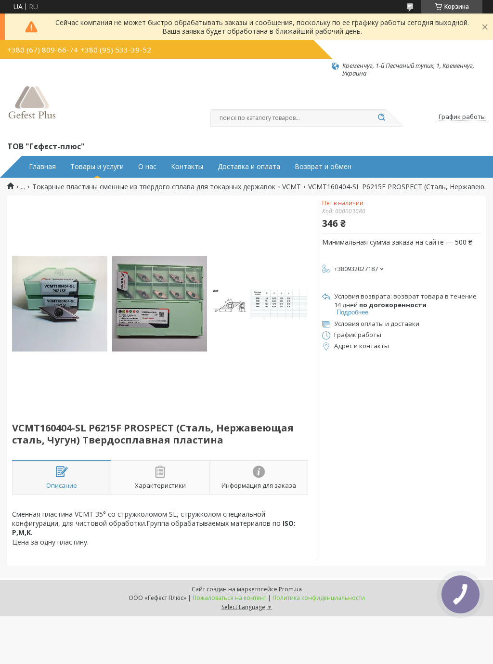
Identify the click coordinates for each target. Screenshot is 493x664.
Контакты (187, 166)
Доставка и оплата (249, 166)
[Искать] (381, 118)
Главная (42, 166)
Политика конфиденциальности (318, 598)
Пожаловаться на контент (229, 598)
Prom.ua (290, 589)
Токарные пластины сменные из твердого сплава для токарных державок (153, 186)
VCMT (291, 186)
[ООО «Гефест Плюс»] (32, 109)
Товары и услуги (97, 166)
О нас (147, 166)
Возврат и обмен (323, 166)
